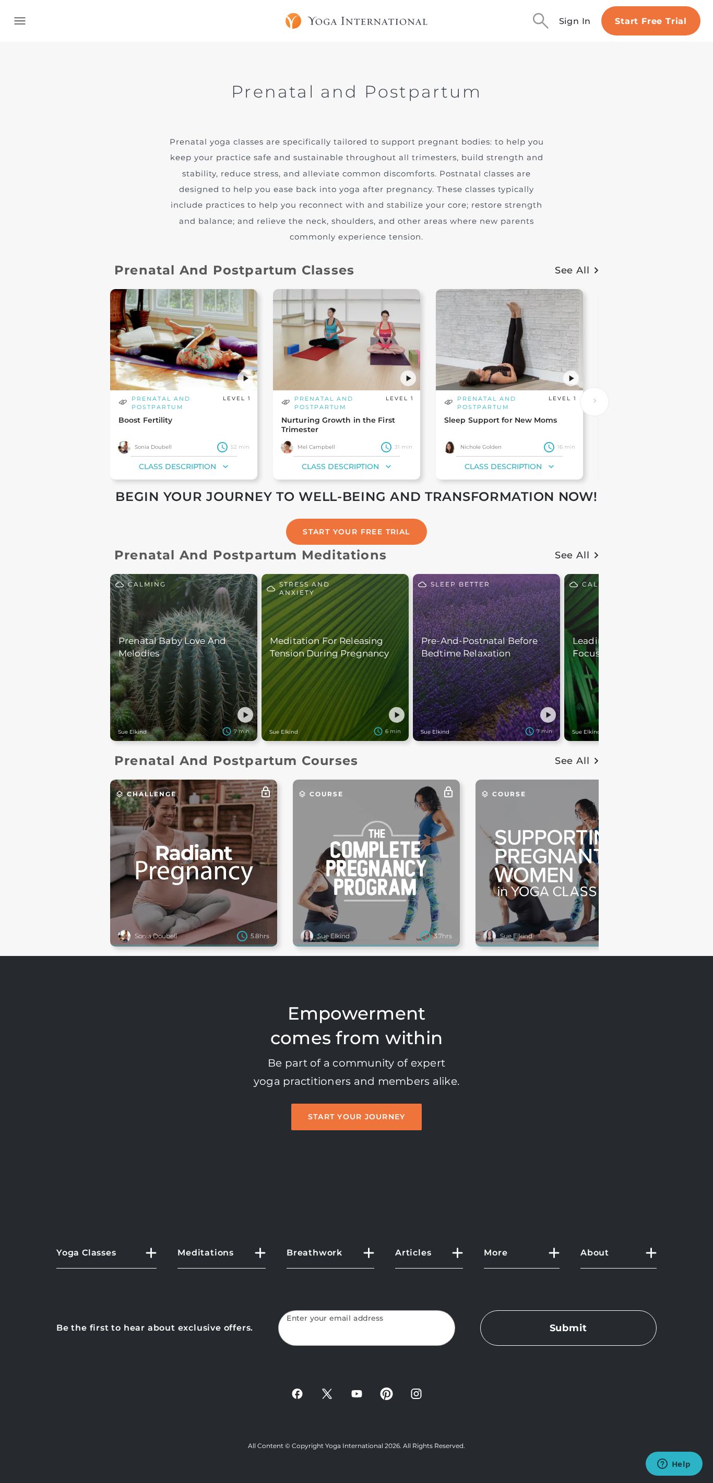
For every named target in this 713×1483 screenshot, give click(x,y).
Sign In (575, 21)
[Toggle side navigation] (20, 21)
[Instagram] (416, 1393)
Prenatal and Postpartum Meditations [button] (250, 555)
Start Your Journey (357, 1116)
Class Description (177, 466)
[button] (245, 378)
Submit (568, 1328)
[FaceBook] (297, 1393)
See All (572, 270)
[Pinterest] (386, 1393)
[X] (327, 1393)
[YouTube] (356, 1393)
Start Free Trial (651, 21)
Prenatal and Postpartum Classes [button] (234, 270)
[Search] (541, 21)
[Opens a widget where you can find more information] (674, 1465)
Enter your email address (335, 1318)
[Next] (594, 401)
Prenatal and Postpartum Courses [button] (236, 760)
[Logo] (357, 21)
